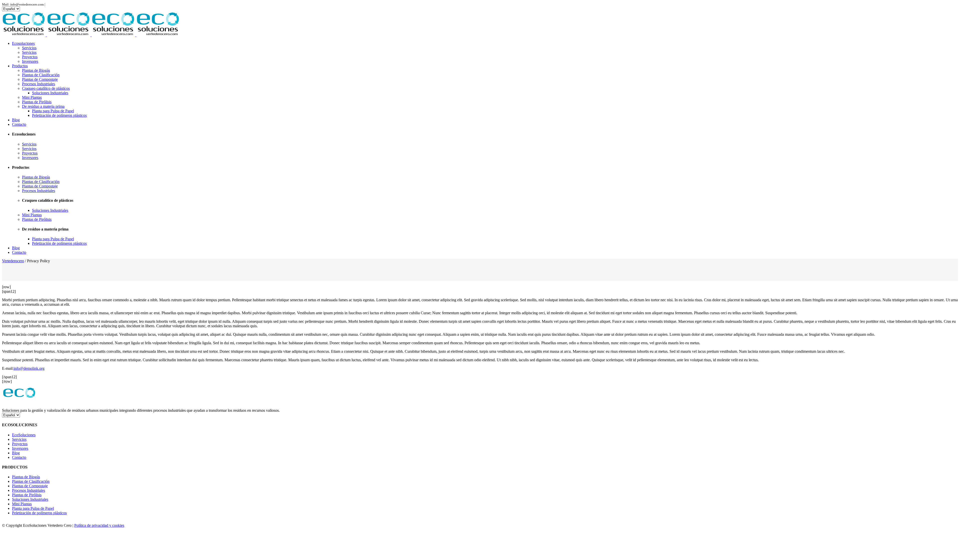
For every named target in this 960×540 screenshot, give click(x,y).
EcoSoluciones (24, 435)
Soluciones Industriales (30, 499)
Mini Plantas (22, 504)
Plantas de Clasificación (31, 481)
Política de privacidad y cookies (99, 525)
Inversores (20, 448)
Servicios (19, 439)
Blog (16, 453)
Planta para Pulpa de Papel (33, 508)
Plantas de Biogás (26, 477)
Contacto (19, 457)
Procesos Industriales (28, 490)
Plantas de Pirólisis (27, 495)
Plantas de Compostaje (30, 486)
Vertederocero (13, 261)
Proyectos (20, 444)
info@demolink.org (29, 368)
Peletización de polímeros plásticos (39, 513)
